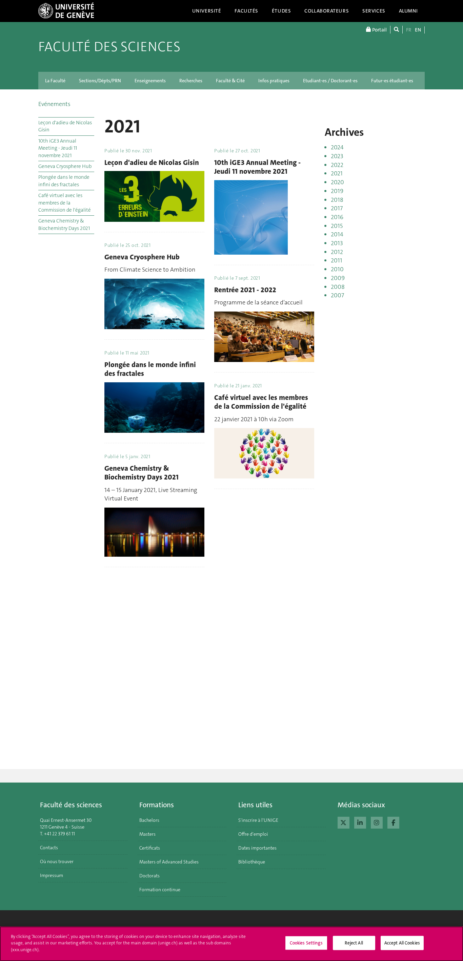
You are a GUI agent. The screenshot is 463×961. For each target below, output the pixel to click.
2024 (337, 147)
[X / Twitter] (343, 821)
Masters (147, 834)
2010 (337, 269)
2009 (338, 278)
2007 (337, 295)
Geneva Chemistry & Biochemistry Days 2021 (64, 224)
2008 (338, 287)
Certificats (149, 848)
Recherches (190, 81)
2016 (337, 217)
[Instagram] (376, 821)
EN (418, 29)
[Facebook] (393, 821)
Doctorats (149, 876)
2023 (337, 156)
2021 (337, 173)
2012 (337, 252)
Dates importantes (257, 848)
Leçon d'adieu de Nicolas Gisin (65, 126)
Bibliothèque (251, 862)
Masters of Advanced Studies (169, 862)
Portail (379, 29)
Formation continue (159, 890)
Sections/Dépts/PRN (100, 81)
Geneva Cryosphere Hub (65, 166)
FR (408, 29)
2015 (337, 226)
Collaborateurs (326, 10)
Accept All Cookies (402, 943)
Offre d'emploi (253, 834)
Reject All (354, 943)
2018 (337, 200)
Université (206, 10)
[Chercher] (396, 30)
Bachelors (149, 820)
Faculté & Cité (230, 81)
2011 (336, 260)
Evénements (54, 104)
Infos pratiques (273, 81)
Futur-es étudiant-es (392, 81)
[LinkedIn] (360, 821)
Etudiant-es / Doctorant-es (330, 81)
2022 (337, 165)
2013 (337, 243)
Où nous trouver (57, 861)
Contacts (49, 848)
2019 (337, 191)
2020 (337, 182)
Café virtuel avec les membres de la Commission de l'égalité (64, 202)
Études (281, 10)
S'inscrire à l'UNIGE (258, 820)
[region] (231, 943)
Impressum (51, 875)
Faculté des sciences (109, 47)
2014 (337, 234)
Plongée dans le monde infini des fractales (63, 181)
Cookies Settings (306, 943)
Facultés (246, 10)
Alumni (408, 10)
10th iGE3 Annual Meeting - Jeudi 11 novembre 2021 (57, 148)
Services (373, 10)
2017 (337, 208)
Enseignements (150, 81)
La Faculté (55, 81)
